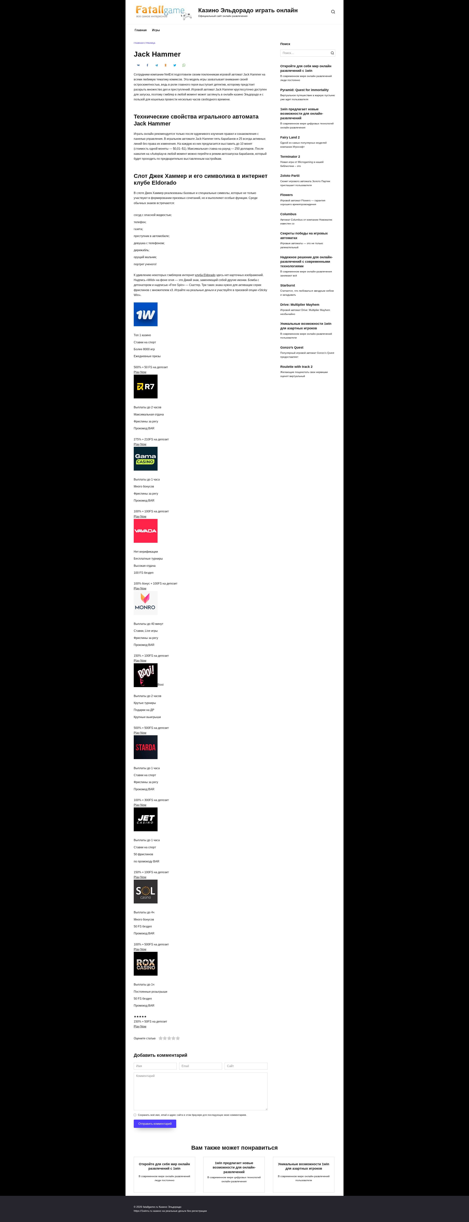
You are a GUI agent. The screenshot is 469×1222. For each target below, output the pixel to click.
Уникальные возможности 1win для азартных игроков (305, 326)
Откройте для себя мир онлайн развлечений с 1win (305, 68)
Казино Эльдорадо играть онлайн (248, 10)
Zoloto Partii (290, 176)
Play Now (140, 372)
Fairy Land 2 (290, 137)
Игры (156, 30)
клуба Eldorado (205, 275)
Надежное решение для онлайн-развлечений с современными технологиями (306, 261)
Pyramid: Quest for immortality (304, 90)
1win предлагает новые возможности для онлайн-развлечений (301, 113)
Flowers (286, 195)
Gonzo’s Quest (291, 347)
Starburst (287, 285)
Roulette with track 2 (296, 367)
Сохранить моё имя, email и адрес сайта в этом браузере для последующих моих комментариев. (192, 1115)
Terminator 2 (290, 156)
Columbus (288, 214)
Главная (141, 30)
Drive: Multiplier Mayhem (299, 304)
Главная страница (144, 43)
